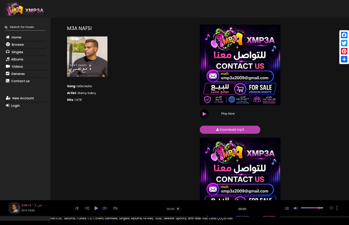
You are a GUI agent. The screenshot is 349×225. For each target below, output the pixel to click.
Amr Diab (28, 210)
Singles (17, 52)
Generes (17, 74)
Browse (17, 44)
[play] (331, 208)
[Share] (344, 59)
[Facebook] (344, 35)
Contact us (20, 81)
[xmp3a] (23, 9)
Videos (17, 66)
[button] (77, 208)
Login (15, 105)
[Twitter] (344, 43)
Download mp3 (231, 129)
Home (16, 37)
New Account (23, 98)
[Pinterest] (344, 51)
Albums (16, 59)
